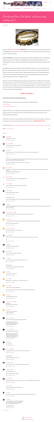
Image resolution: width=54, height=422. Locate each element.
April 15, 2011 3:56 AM (10, 282)
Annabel (7, 341)
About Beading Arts (17, 8)
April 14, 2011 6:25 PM (10, 261)
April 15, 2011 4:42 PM (10, 345)
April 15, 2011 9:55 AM (10, 326)
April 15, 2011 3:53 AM (10, 275)
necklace (38, 125)
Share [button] (49, 128)
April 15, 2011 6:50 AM (10, 314)
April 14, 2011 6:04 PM (10, 254)
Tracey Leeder (8, 143)
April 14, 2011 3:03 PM (10, 225)
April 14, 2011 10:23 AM (10, 153)
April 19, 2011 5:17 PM (10, 407)
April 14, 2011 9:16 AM (10, 147)
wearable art (26, 125)
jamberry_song (8, 348)
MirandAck (8, 176)
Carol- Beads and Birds (10, 301)
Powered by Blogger (27, 417)
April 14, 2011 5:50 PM (10, 247)
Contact (9, 8)
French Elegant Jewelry (10, 212)
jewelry (34, 125)
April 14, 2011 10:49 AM (10, 164)
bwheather (8, 190)
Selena (7, 399)
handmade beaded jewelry (17, 125)
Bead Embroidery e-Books (28, 8)
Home (4, 8)
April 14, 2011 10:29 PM (10, 268)
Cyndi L (7, 150)
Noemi (7, 244)
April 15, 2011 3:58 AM (10, 291)
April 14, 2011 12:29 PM (10, 209)
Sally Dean (8, 385)
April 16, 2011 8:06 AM (10, 359)
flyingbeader (8, 235)
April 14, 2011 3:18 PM (10, 231)
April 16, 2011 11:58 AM (10, 375)
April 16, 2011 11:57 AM (10, 366)
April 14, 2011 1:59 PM (10, 215)
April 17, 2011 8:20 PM (10, 395)
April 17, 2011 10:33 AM (10, 389)
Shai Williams (8, 362)
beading (48, 125)
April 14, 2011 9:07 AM (10, 140)
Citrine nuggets (6, 104)
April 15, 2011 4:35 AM (10, 298)
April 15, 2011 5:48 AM (10, 306)
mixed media (43, 125)
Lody (7, 392)
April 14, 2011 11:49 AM (10, 194)
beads (30, 125)
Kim (6, 204)
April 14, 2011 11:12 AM (10, 173)
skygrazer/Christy (9, 228)
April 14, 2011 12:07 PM (10, 200)
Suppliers (12, 128)
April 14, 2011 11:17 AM (10, 187)
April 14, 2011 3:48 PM (10, 241)
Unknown (7, 167)
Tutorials (37, 8)
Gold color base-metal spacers (10, 106)
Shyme (7, 271)
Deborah (7, 219)
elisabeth (7, 136)
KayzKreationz (8, 317)
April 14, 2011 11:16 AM (10, 180)
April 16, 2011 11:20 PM (10, 382)
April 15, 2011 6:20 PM (10, 352)
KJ (6, 157)
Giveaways (8, 128)
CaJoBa (7, 309)
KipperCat (8, 251)
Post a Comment (6, 410)
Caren (7, 258)
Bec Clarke (8, 378)
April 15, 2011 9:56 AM (10, 338)
